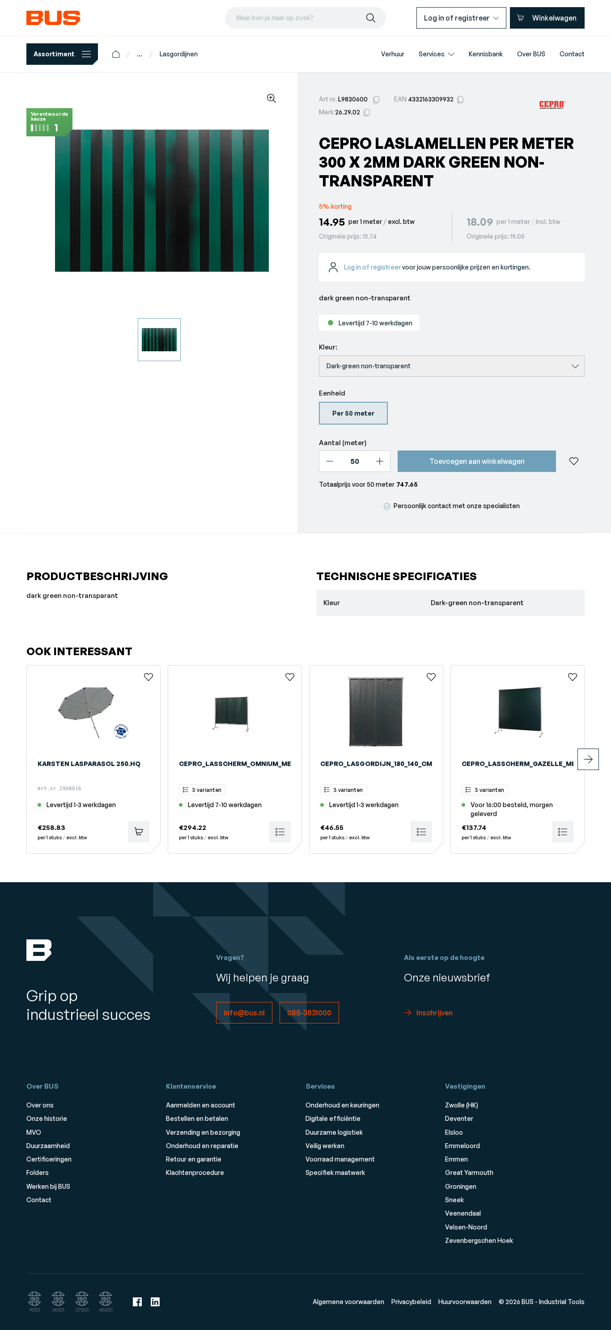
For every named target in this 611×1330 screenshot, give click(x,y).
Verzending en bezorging (203, 1132)
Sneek (454, 1200)
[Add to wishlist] (573, 461)
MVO (33, 1132)
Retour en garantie (193, 1159)
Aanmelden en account (200, 1105)
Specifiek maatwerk (335, 1172)
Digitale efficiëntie (333, 1118)
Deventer (459, 1118)
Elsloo (454, 1132)
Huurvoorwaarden (465, 1301)
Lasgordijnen (179, 54)
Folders (37, 1172)
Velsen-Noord (466, 1227)
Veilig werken (325, 1145)
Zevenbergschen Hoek (479, 1240)
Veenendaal (463, 1213)
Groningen (460, 1186)
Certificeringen (49, 1159)
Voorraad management (340, 1159)
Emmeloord (462, 1145)
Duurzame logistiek (334, 1132)
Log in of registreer (372, 267)
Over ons (40, 1105)
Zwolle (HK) (461, 1105)
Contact (38, 1200)
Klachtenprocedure (195, 1172)
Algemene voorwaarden (348, 1301)
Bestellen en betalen (197, 1118)
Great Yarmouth (469, 1172)
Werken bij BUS (48, 1186)
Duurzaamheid (48, 1145)
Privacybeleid (411, 1301)
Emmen (456, 1159)
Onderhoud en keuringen (342, 1105)
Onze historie (46, 1118)
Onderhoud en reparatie (202, 1145)
